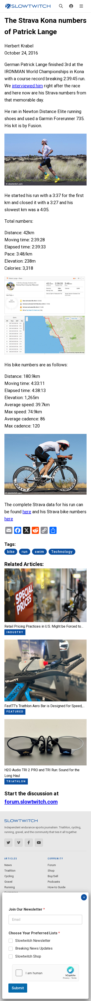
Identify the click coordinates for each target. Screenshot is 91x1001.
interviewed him (27, 85)
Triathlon (9, 870)
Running (9, 887)
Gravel (8, 881)
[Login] (71, 6)
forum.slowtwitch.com (31, 802)
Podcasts (54, 881)
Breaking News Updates (34, 948)
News (8, 865)
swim (39, 552)
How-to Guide (56, 887)
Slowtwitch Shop (28, 956)
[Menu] (81, 6)
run (25, 552)
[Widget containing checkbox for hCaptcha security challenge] (45, 972)
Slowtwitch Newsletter (32, 941)
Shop (51, 870)
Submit (18, 988)
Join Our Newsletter (27, 909)
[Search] (61, 6)
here (27, 511)
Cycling (9, 876)
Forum (52, 865)
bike (11, 552)
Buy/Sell (53, 876)
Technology (62, 552)
